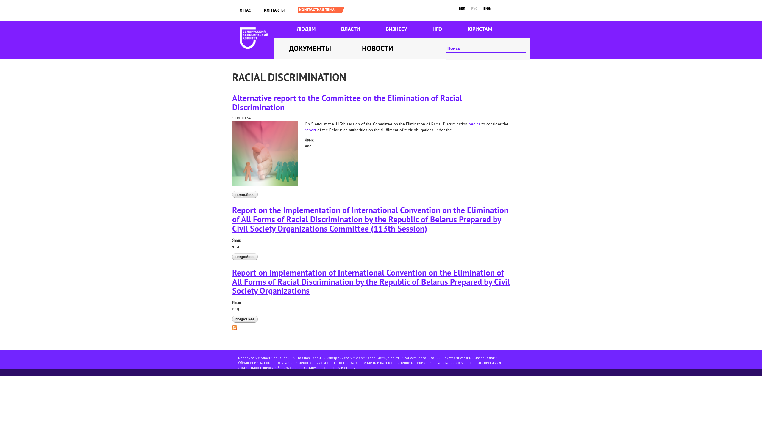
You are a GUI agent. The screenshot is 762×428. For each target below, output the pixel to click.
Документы (310, 48)
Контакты (274, 10)
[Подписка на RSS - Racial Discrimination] (234, 327)
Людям (306, 29)
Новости (377, 48)
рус (474, 8)
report (311, 130)
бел (462, 8)
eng (487, 8)
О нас (245, 10)
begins (475, 124)
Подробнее (246, 195)
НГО (437, 29)
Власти (350, 29)
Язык (309, 140)
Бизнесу (396, 29)
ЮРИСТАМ (480, 29)
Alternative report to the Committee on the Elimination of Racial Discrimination (347, 102)
